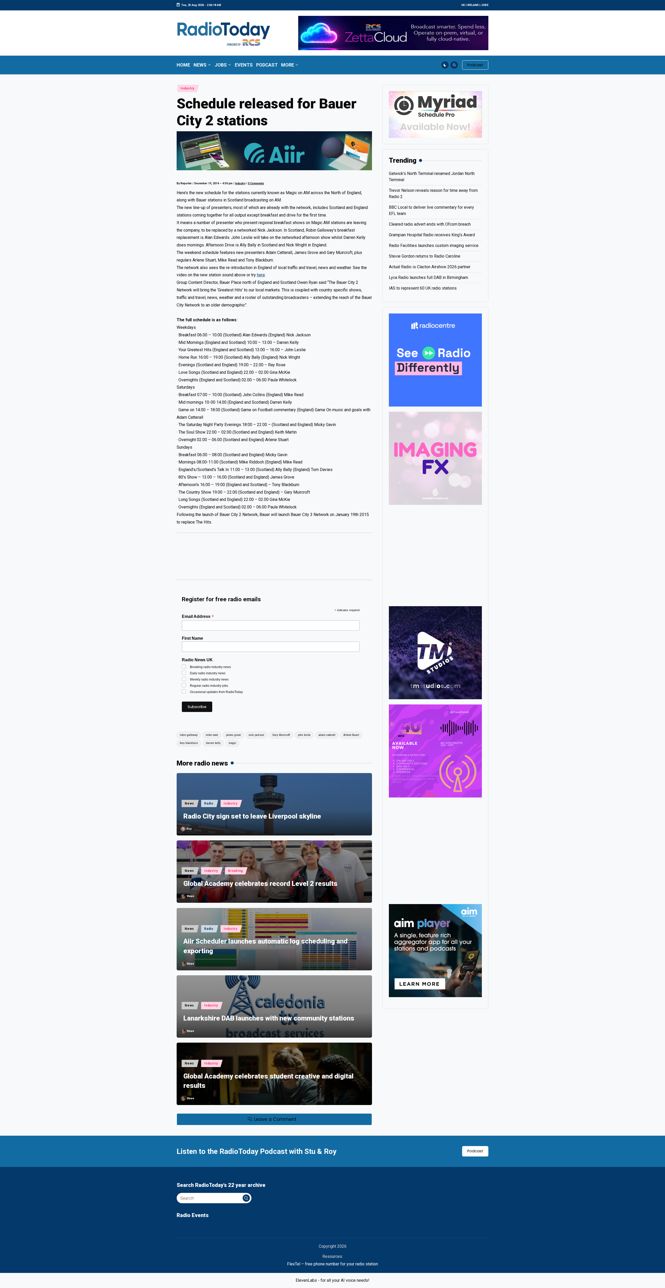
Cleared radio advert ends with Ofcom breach (430, 224)
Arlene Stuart (351, 735)
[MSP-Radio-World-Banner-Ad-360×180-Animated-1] (435, 114)
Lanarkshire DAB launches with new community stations (268, 1018)
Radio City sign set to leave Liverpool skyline (252, 816)
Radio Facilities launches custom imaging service (433, 245)
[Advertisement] (274, 559)
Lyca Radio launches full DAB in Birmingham (428, 277)
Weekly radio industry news (209, 679)
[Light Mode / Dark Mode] (445, 65)
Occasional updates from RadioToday (216, 692)
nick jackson (256, 735)
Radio (209, 803)
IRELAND (473, 5)
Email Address (198, 616)
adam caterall (326, 735)
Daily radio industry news (207, 673)
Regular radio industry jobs (209, 686)
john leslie (304, 735)
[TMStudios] (435, 652)
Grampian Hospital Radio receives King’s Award (432, 234)
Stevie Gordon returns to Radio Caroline (424, 256)
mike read (212, 735)
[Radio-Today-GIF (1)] (435, 359)
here (261, 274)
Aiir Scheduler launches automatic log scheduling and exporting (265, 945)
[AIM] (435, 950)
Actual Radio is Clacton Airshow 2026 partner (429, 266)
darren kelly (213, 743)
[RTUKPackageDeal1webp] (274, 150)
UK (463, 5)
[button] (475, 65)
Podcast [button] (475, 1151)
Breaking (235, 871)
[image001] (435, 750)
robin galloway (189, 735)
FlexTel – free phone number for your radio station (332, 1263)
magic (232, 743)
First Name (192, 638)
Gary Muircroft (281, 735)
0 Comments (256, 183)
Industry (187, 88)
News (189, 803)
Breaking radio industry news (210, 667)
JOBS (484, 5)
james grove (233, 735)
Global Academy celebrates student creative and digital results (268, 1080)
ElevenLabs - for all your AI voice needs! (332, 1280)
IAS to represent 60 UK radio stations (423, 288)
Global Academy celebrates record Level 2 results (260, 883)
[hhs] (435, 457)
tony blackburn (189, 743)
